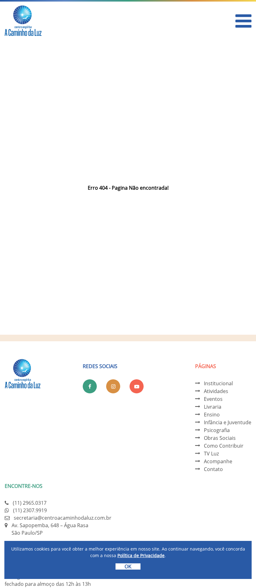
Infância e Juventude (227, 422)
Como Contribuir (224, 445)
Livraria (212, 406)
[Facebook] (90, 386)
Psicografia (217, 430)
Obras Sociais (220, 438)
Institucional (218, 383)
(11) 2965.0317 (30, 502)
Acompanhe (218, 461)
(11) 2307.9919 (30, 510)
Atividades (216, 391)
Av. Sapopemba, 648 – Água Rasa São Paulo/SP (50, 529)
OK (128, 566)
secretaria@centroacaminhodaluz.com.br (62, 517)
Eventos (213, 399)
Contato (213, 469)
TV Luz (211, 453)
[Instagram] (113, 386)
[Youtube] (137, 386)
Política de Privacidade (141, 555)
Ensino (212, 414)
